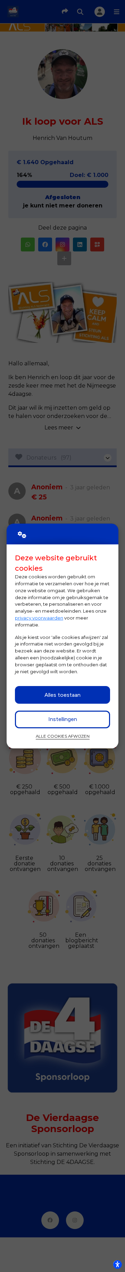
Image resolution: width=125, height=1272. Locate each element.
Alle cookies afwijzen (63, 736)
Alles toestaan (62, 695)
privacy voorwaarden (39, 618)
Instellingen (62, 719)
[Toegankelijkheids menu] (117, 1264)
